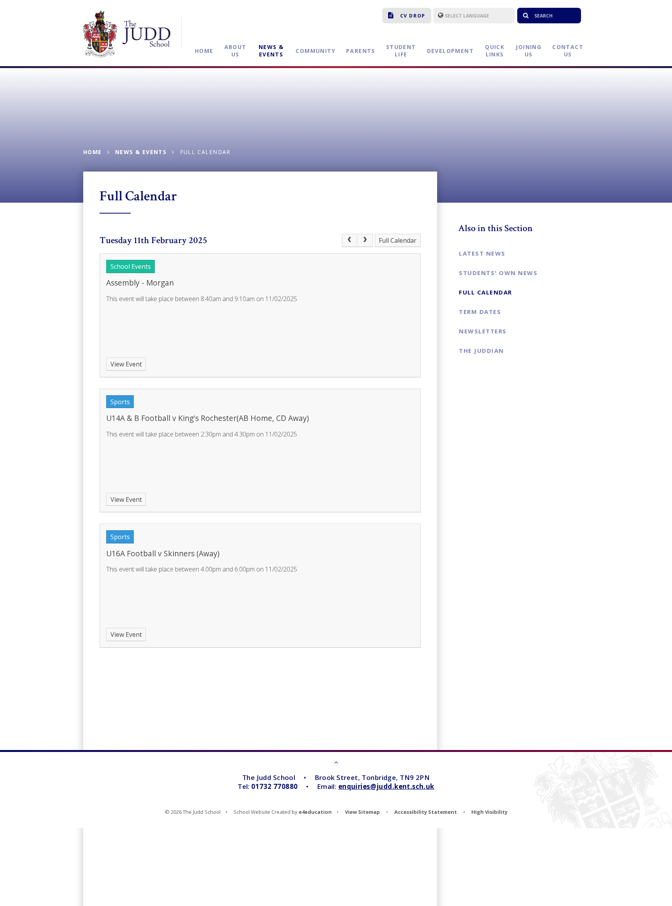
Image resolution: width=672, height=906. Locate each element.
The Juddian (481, 350)
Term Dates (480, 311)
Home (92, 152)
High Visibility (489, 811)
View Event (126, 364)
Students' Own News (498, 273)
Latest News (482, 253)
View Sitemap (362, 811)
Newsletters (483, 331)
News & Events (140, 152)
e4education (315, 811)
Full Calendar (205, 152)
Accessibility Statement (425, 811)
